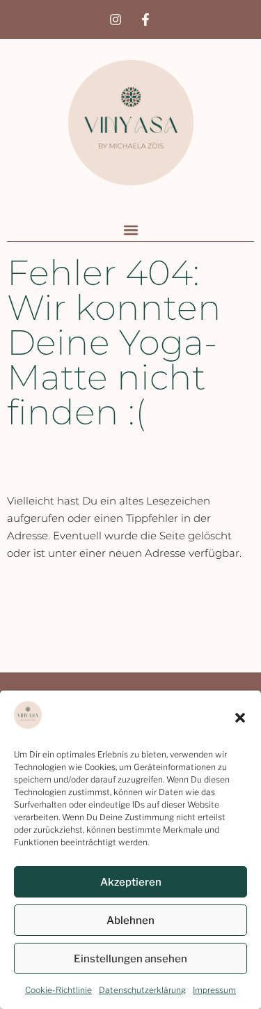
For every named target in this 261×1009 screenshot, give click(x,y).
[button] (240, 718)
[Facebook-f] (145, 19)
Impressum (214, 990)
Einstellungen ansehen (130, 959)
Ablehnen (130, 920)
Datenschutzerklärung (142, 990)
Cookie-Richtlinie (58, 990)
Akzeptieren (130, 882)
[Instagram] (115, 19)
